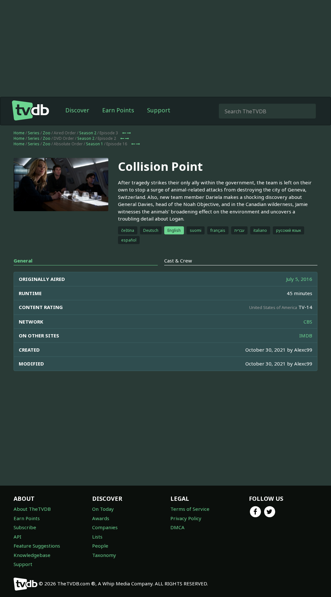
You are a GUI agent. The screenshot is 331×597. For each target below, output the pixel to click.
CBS (308, 321)
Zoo (46, 133)
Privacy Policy (185, 518)
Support (158, 110)
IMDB (305, 335)
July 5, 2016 (299, 279)
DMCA (177, 527)
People (100, 545)
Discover (77, 110)
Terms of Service (189, 509)
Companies (105, 527)
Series (33, 133)
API (17, 536)
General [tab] (23, 260)
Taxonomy (104, 555)
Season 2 (87, 133)
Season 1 (94, 144)
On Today (103, 509)
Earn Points (118, 110)
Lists (97, 536)
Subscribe (25, 527)
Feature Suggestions (37, 545)
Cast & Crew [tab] (178, 260)
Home (19, 133)
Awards (100, 518)
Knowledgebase (32, 555)
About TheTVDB (32, 509)
